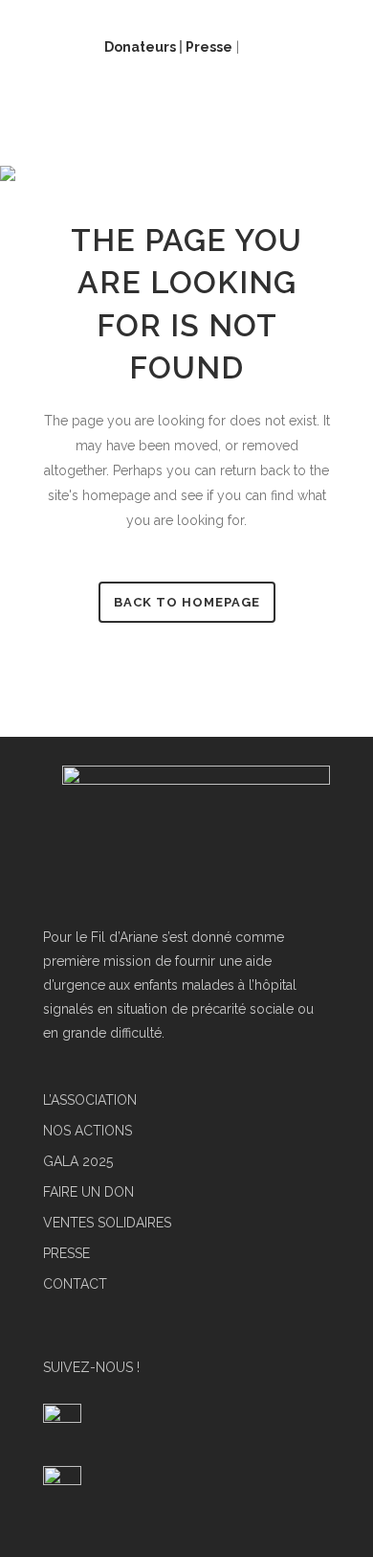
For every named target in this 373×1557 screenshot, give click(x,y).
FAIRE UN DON (88, 1192)
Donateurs (140, 47)
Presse (209, 47)
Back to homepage (187, 602)
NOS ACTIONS (87, 1131)
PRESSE (66, 1254)
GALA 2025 (78, 1162)
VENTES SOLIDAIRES (107, 1223)
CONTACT (75, 1284)
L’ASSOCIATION (90, 1100)
